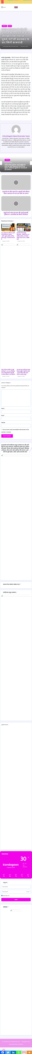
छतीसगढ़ (4, 26)
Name (3, 408)
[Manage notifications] (3, 1050)
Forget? (27, 892)
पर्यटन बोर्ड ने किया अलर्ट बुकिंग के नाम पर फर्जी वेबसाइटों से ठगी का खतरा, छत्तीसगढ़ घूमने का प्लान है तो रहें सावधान (16, 167)
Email (2, 415)
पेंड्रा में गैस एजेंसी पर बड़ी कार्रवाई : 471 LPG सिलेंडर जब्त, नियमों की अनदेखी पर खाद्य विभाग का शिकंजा (8, 372)
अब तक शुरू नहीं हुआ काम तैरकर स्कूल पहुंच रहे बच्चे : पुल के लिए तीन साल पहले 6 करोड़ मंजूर (23, 372)
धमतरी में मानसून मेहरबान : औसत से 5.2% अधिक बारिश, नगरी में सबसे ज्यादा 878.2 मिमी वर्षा (23, 236)
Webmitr (21, 1044)
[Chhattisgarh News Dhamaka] (16, 7)
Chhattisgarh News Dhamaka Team (10, 46)
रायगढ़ (10, 26)
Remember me (5, 896)
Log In (16, 900)
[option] (16, 163)
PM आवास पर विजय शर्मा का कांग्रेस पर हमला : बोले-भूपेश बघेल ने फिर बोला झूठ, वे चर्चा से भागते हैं (8, 236)
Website (3, 422)
